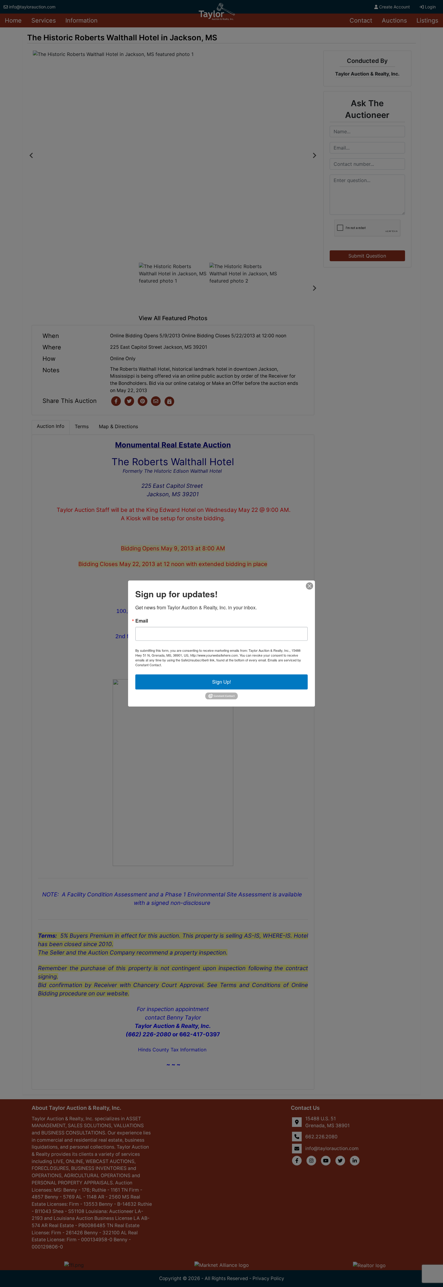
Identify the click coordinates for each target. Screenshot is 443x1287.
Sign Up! (221, 681)
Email (141, 620)
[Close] (309, 585)
